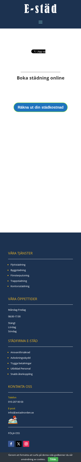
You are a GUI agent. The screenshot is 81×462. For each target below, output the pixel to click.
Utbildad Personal (21, 368)
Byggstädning (18, 270)
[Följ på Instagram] (26, 444)
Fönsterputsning (20, 275)
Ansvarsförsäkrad (20, 352)
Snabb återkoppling (22, 374)
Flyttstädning (18, 264)
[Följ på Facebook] (11, 444)
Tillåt (53, 459)
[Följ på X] (19, 444)
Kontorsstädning (20, 286)
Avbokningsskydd (21, 357)
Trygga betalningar (21, 363)
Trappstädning (19, 281)
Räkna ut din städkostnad (40, 107)
